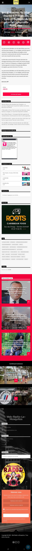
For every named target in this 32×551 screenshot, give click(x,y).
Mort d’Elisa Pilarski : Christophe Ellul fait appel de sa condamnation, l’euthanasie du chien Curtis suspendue (16, 115)
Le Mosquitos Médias (8, 439)
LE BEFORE (5, 178)
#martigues (5, 247)
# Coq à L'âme (5, 242)
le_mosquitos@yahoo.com (10, 430)
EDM (3, 254)
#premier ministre (22, 247)
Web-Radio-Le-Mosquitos (16, 418)
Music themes (6, 256)
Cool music (14, 251)
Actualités (10, 10)
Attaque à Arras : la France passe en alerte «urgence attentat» (16, 394)
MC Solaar (14, 254)
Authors (19, 249)
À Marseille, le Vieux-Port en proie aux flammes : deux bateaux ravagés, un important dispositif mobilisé (16, 110)
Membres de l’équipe (8, 446)
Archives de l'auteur (16, 94)
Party (23, 256)
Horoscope (15, 158)
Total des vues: (5, 269)
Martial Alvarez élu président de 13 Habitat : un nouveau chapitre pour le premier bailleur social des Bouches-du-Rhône (15, 106)
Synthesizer (19, 259)
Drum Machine (24, 251)
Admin (12, 32)
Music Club (21, 254)
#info (20, 244)
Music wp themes (15, 256)
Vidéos (5, 444)
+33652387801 (7, 427)
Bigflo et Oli (5, 251)
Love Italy (5, 168)
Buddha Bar (6, 183)
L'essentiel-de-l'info (19, 10)
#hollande (15, 244)
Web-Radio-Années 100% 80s (10, 173)
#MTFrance (13, 247)
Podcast (5, 442)
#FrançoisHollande (21, 242)
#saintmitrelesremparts (9, 249)
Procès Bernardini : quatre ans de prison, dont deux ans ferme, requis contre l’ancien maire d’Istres (16, 119)
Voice (26, 259)
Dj (18, 251)
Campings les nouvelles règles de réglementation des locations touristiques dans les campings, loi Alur (16, 374)
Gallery (8, 254)
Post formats (6, 259)
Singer (13, 259)
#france (13, 242)
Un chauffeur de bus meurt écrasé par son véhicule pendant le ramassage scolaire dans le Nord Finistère (15, 123)
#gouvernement (6, 244)
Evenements (6, 440)
